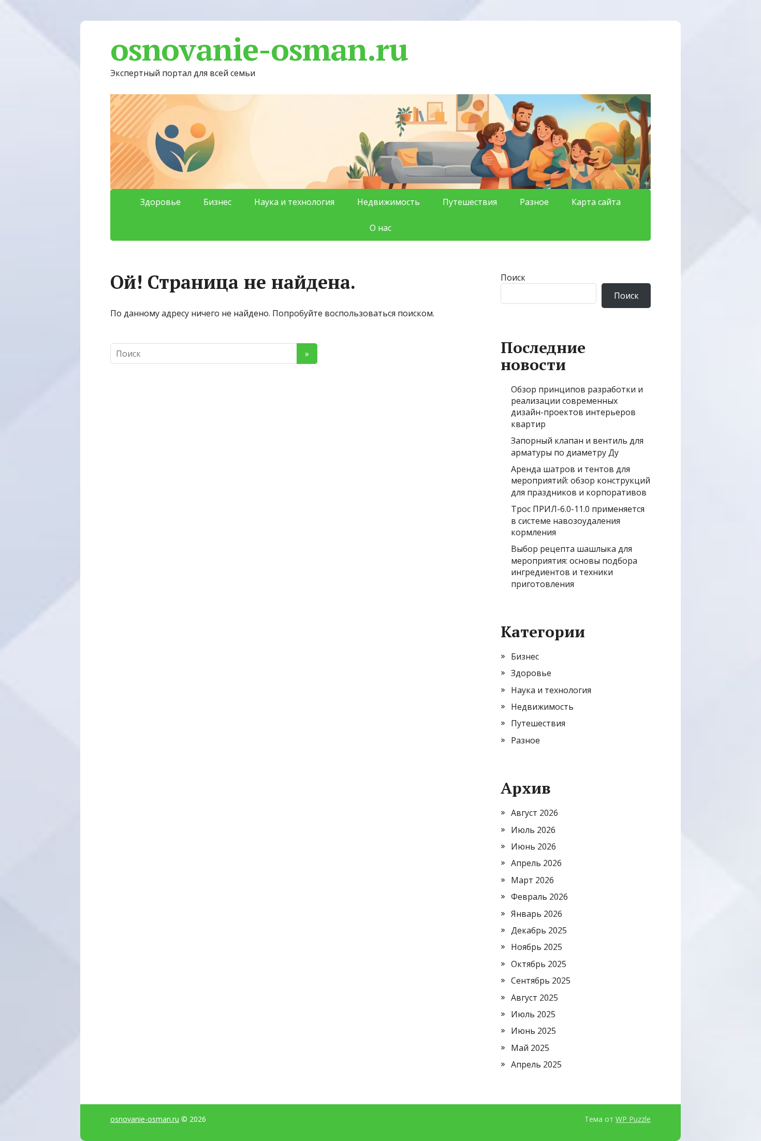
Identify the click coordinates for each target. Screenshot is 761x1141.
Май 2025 (530, 1048)
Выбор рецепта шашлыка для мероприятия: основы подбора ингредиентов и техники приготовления (574, 566)
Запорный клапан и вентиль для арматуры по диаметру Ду (577, 446)
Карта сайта (596, 202)
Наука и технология (294, 202)
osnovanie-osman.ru (258, 49)
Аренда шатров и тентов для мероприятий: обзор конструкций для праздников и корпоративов (580, 480)
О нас (380, 227)
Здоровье (160, 202)
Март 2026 (532, 880)
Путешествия (470, 202)
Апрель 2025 (536, 1064)
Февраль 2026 (539, 896)
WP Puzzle (633, 1119)
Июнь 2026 (533, 846)
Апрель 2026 (536, 863)
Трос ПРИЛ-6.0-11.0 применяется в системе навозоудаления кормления (578, 520)
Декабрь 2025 (539, 930)
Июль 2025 (533, 1014)
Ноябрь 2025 (536, 947)
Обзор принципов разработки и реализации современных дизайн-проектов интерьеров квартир (577, 407)
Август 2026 (534, 812)
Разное (534, 202)
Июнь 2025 (533, 1030)
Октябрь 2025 (538, 964)
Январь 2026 (536, 913)
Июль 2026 (533, 830)
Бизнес (217, 202)
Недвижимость (388, 202)
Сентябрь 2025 (540, 980)
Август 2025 (534, 997)
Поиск (513, 277)
